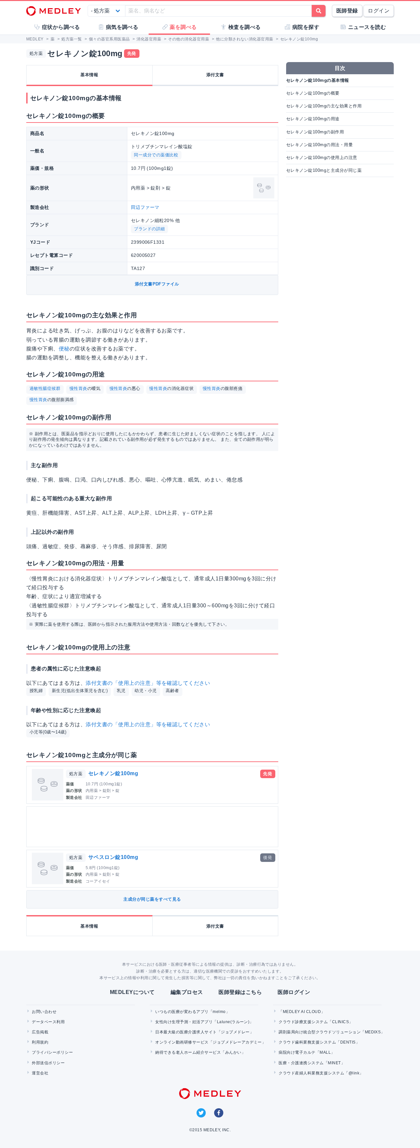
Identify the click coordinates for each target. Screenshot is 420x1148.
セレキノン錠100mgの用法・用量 (319, 144)
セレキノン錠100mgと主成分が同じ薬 (324, 170)
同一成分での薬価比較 (156, 154)
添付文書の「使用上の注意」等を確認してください (148, 683)
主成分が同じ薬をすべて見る (152, 899)
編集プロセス (187, 992)
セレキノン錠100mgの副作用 (315, 131)
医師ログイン (294, 992)
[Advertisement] (153, 826)
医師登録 (347, 10)
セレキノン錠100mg (113, 773)
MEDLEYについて (132, 992)
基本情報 (89, 74)
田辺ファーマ (145, 207)
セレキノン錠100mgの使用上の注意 (321, 157)
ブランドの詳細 (149, 228)
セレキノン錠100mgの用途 (313, 118)
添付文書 (215, 74)
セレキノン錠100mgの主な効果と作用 (324, 105)
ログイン (378, 10)
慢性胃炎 (78, 388)
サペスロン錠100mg (113, 857)
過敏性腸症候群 (45, 388)
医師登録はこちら (240, 992)
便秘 (64, 348)
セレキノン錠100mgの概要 (313, 93)
